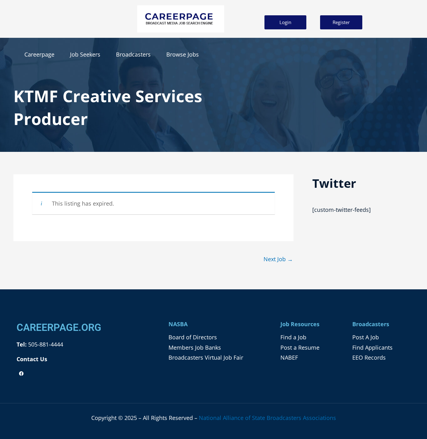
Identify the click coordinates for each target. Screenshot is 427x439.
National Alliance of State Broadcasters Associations (267, 418)
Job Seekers (85, 54)
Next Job (278, 259)
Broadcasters (133, 54)
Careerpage (39, 54)
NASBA (178, 324)
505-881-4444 (45, 344)
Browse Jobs (182, 54)
